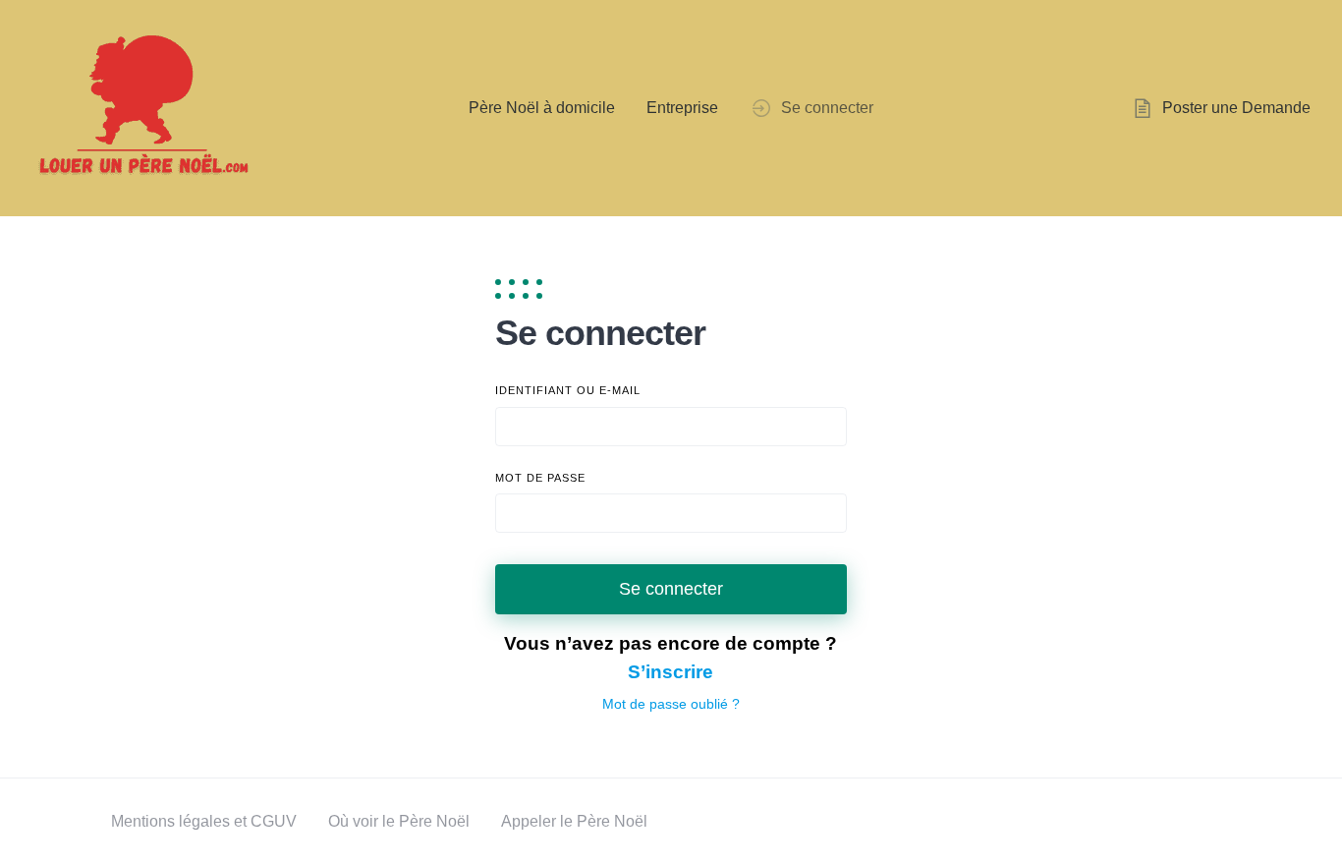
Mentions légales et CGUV (204, 821)
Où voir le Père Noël (399, 821)
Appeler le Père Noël (574, 821)
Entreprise (682, 107)
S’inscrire (670, 672)
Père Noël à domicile (542, 107)
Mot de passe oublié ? (671, 704)
